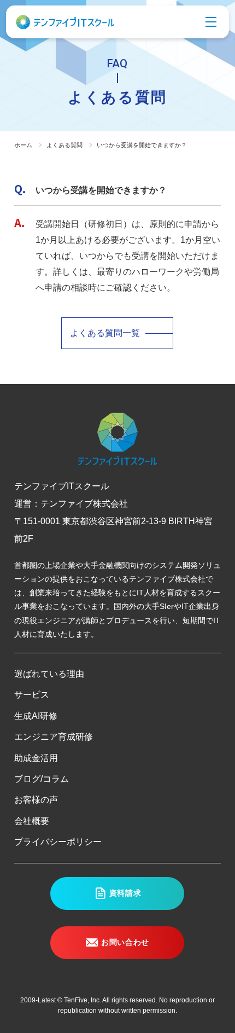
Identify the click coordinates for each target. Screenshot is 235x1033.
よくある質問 (64, 145)
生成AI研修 (35, 716)
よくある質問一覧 (105, 333)
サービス (31, 694)
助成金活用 (36, 758)
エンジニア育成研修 (53, 736)
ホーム (23, 145)
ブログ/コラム (41, 779)
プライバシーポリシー (58, 841)
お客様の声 (36, 799)
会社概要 (31, 821)
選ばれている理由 (49, 673)
